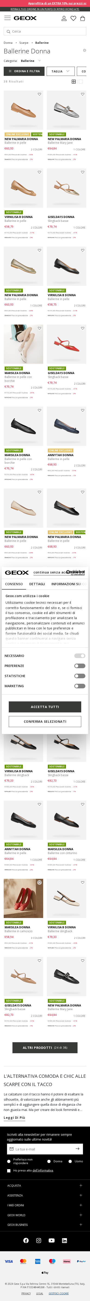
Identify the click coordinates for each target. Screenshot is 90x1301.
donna (8, 43)
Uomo (79, 1161)
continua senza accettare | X (58, 572)
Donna (58, 1161)
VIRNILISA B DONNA (19, 217)
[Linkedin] (64, 1241)
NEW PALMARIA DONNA (21, 139)
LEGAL (39, 1293)
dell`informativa (43, 1170)
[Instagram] (38, 1241)
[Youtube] (51, 1241)
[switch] (79, 666)
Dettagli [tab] (37, 584)
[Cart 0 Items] (82, 20)
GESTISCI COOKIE (59, 1293)
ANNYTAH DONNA (60, 455)
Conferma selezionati (45, 721)
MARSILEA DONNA (17, 373)
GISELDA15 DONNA (61, 217)
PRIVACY (26, 1293)
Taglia (56, 71)
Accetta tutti (45, 707)
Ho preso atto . (33, 1170)
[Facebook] (26, 1241)
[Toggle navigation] (7, 18)
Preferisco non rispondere (23, 1161)
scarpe (23, 43)
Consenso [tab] (14, 584)
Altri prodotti (45, 1047)
